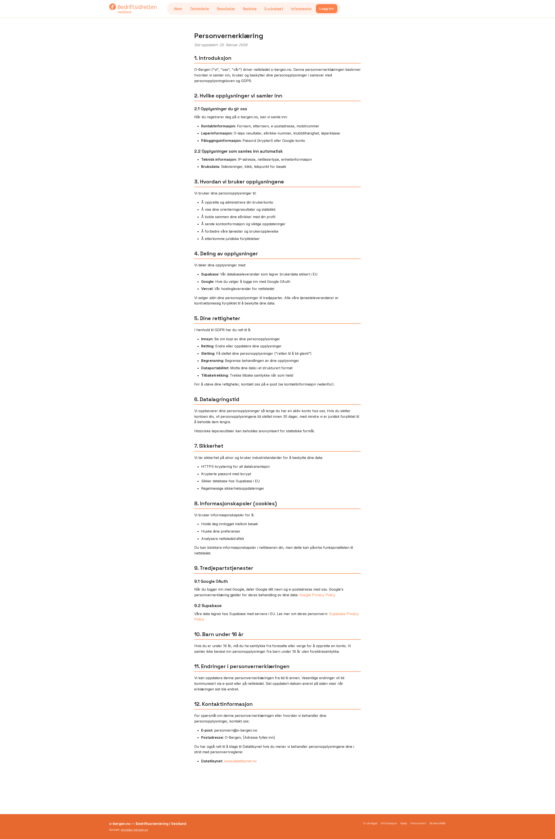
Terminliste (199, 8)
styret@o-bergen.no (134, 829)
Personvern (418, 823)
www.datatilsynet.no (240, 761)
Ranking (249, 8)
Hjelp (403, 823)
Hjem (178, 8)
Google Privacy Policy (317, 595)
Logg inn (326, 8)
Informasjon (301, 8)
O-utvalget (273, 8)
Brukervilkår (438, 823)
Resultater (226, 8)
